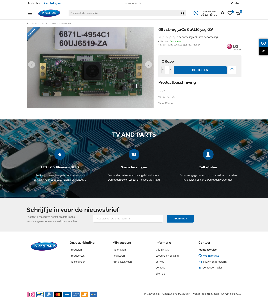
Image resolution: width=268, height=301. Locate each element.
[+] (170, 70)
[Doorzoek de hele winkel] (183, 13)
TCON (34, 23)
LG (40, 23)
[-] (163, 70)
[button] (31, 64)
